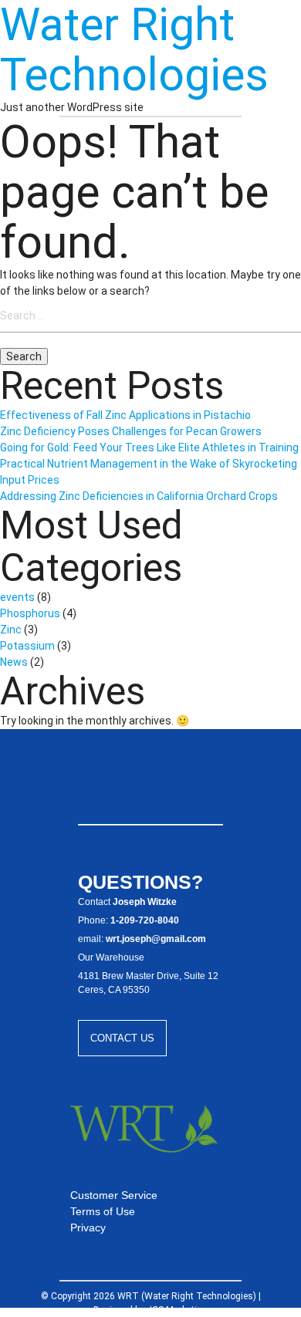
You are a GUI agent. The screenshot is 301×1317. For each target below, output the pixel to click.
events (17, 597)
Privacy (88, 1227)
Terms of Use (102, 1211)
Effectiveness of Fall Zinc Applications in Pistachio (125, 415)
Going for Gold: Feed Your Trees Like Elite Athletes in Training (149, 447)
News (14, 662)
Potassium (27, 646)
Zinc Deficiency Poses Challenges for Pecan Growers (131, 431)
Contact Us (122, 1038)
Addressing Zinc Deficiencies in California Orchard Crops (139, 496)
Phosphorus (30, 613)
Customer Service (113, 1195)
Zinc (11, 629)
